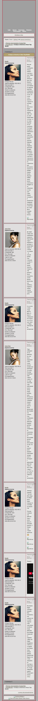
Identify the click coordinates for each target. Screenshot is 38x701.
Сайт (9, 30)
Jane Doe (8, 229)
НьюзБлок (9, 44)
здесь (28, 676)
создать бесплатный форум (25, 692)
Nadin (6, 61)
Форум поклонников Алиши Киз (16, 43)
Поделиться (30, 57)
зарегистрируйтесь (25, 39)
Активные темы (19, 35)
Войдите (16, 39)
